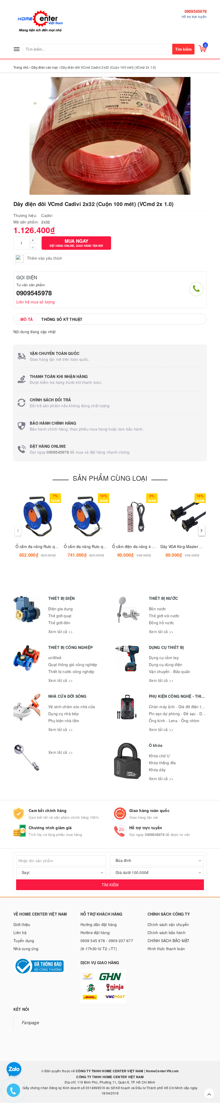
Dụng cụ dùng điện (165, 664)
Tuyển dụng (23, 940)
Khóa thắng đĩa (162, 762)
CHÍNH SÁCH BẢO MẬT (169, 940)
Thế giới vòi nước (164, 615)
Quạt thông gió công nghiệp (72, 664)
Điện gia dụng (60, 608)
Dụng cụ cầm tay (164, 657)
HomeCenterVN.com (162, 1070)
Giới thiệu (21, 924)
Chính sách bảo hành (166, 932)
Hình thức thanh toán (166, 948)
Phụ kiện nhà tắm (63, 720)
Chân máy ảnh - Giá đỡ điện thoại (178, 706)
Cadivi (46, 215)
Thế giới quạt (59, 615)
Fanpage (30, 1022)
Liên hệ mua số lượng (35, 301)
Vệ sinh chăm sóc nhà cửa (71, 706)
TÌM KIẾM (110, 884)
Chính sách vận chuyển (168, 924)
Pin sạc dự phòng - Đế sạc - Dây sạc (181, 713)
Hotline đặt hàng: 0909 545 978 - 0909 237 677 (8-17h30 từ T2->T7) (106, 940)
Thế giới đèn (59, 622)
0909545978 (196, 11)
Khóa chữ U (159, 755)
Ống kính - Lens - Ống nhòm (174, 720)
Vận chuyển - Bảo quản (169, 671)
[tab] (26, 319)
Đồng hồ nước (161, 622)
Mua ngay (76, 243)
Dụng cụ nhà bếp (63, 713)
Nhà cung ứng (25, 948)
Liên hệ (20, 932)
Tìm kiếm (183, 49)
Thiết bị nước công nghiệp (71, 671)
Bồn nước (157, 608)
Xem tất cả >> (60, 631)
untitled (54, 657)
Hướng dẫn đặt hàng (98, 924)
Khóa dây (157, 769)
